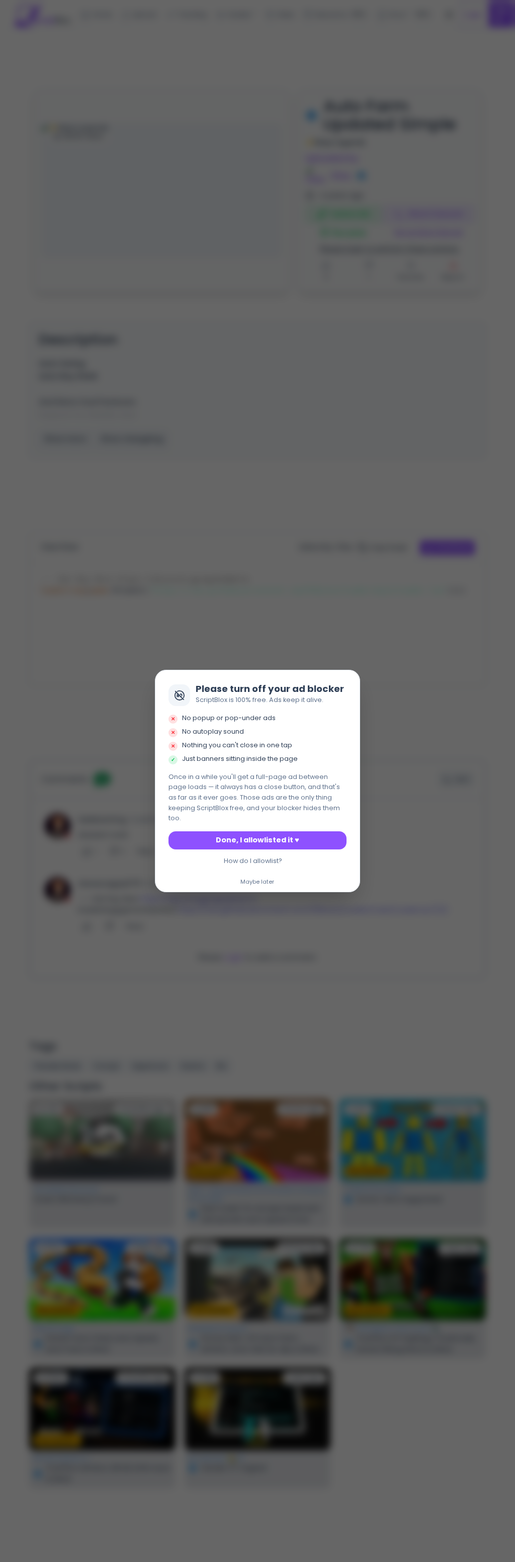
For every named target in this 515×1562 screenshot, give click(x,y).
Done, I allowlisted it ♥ (257, 840)
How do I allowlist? (253, 860)
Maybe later (257, 882)
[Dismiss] (349, 680)
